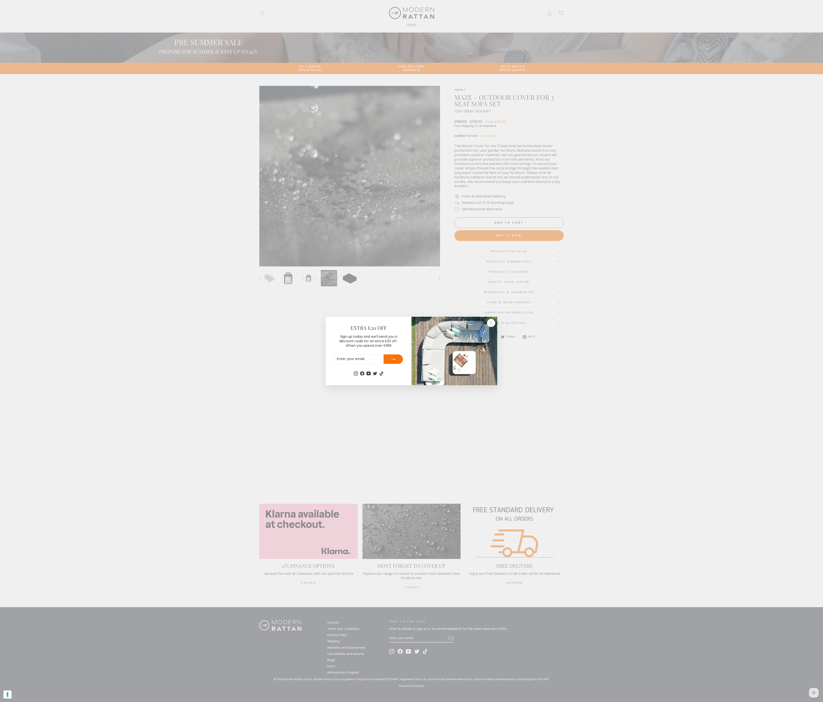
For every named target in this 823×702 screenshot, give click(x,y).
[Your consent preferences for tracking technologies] (7, 694)
